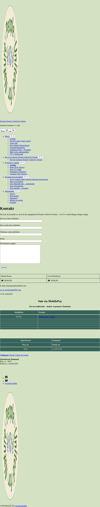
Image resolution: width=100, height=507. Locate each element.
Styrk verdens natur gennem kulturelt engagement (29, 179)
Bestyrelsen (14, 196)
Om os (12, 194)
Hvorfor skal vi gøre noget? (20, 141)
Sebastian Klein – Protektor (20, 150)
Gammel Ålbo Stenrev (18, 174)
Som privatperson (16, 186)
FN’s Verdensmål (16, 154)
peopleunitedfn (21, 506)
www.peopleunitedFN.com (10, 290)
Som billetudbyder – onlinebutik (22, 184)
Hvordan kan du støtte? (14, 177)
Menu (7, 136)
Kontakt (13, 202)
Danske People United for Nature (13, 121)
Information (9, 191)
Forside (12, 139)
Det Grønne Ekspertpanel (19, 145)
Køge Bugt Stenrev (17, 167)
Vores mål (13, 143)
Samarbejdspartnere (17, 148)
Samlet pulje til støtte (47, 317)
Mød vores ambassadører (19, 152)
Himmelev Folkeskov (18, 172)
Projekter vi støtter (12, 163)
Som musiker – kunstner (19, 188)
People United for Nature (16, 355)
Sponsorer (14, 198)
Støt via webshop (16, 182)
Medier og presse (16, 200)
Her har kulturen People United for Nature (21, 157)
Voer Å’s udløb (15, 170)
